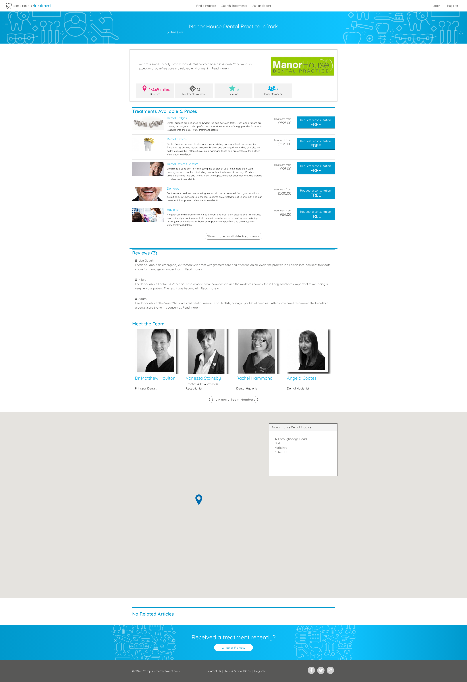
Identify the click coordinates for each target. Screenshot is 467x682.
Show (233, 236)
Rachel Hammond (258, 360)
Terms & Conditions (238, 671)
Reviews (234, 91)
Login (436, 5)
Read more (219, 68)
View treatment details (205, 129)
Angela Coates (309, 360)
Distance (159, 91)
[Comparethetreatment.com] (28, 5)
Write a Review (233, 647)
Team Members (273, 91)
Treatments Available (194, 91)
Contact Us (214, 671)
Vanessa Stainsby (208, 360)
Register (452, 5)
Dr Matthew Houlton (157, 360)
